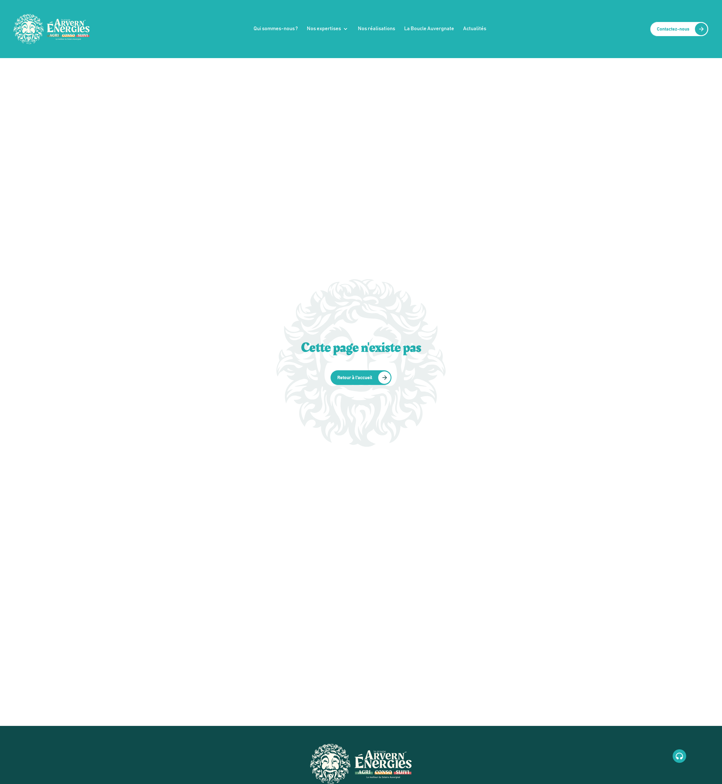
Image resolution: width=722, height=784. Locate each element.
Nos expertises (324, 28)
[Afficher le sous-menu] (345, 29)
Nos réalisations (376, 28)
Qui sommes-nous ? (276, 28)
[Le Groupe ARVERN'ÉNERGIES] (52, 29)
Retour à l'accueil (354, 377)
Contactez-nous (673, 29)
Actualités (474, 28)
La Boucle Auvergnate (429, 28)
